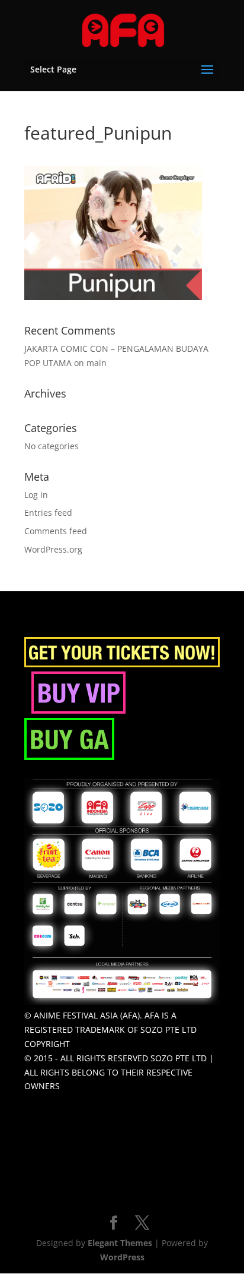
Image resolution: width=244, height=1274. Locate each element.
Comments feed (55, 531)
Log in (36, 494)
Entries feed (48, 512)
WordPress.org (53, 549)
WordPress (122, 1257)
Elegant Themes (120, 1242)
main (96, 362)
